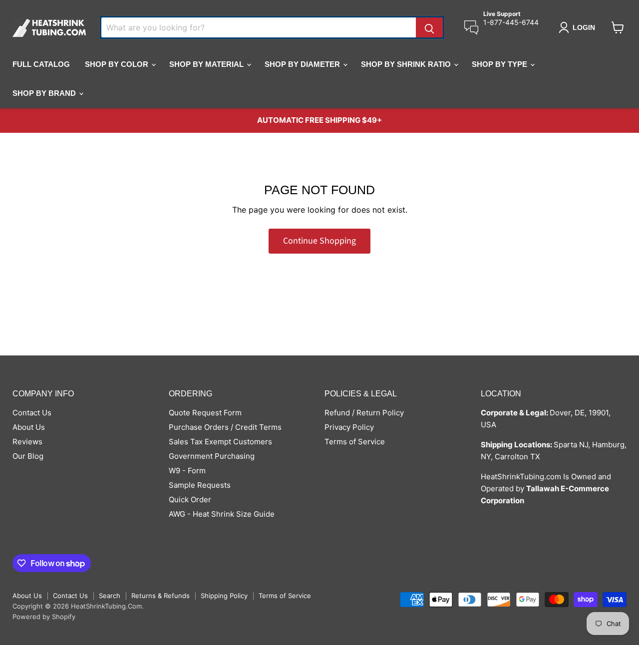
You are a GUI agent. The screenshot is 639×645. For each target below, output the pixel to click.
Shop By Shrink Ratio (407, 64)
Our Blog (27, 456)
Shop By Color (117, 64)
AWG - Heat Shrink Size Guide (222, 514)
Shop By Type (500, 64)
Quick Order (190, 499)
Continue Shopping (319, 241)
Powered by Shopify (43, 617)
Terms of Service (354, 441)
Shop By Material (207, 64)
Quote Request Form (205, 412)
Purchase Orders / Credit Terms (225, 427)
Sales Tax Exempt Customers (220, 441)
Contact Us (31, 412)
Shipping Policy (224, 596)
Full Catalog (41, 64)
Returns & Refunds (160, 596)
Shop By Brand (45, 93)
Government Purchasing (212, 456)
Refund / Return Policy (364, 412)
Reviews (27, 441)
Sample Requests (200, 485)
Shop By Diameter (303, 64)
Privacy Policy (349, 427)
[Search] (429, 27)
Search (109, 596)
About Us (28, 427)
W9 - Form (187, 470)
